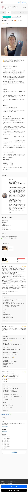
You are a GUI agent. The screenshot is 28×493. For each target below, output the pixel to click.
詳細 (3, 12)
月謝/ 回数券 (14, 12)
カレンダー (25, 12)
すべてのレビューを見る (6, 414)
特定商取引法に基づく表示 (6, 483)
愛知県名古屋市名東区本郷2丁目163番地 (9, 236)
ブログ (19, 12)
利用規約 (3, 481)
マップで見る (5, 426)
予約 (8, 12)
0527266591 (4, 431)
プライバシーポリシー (10, 481)
